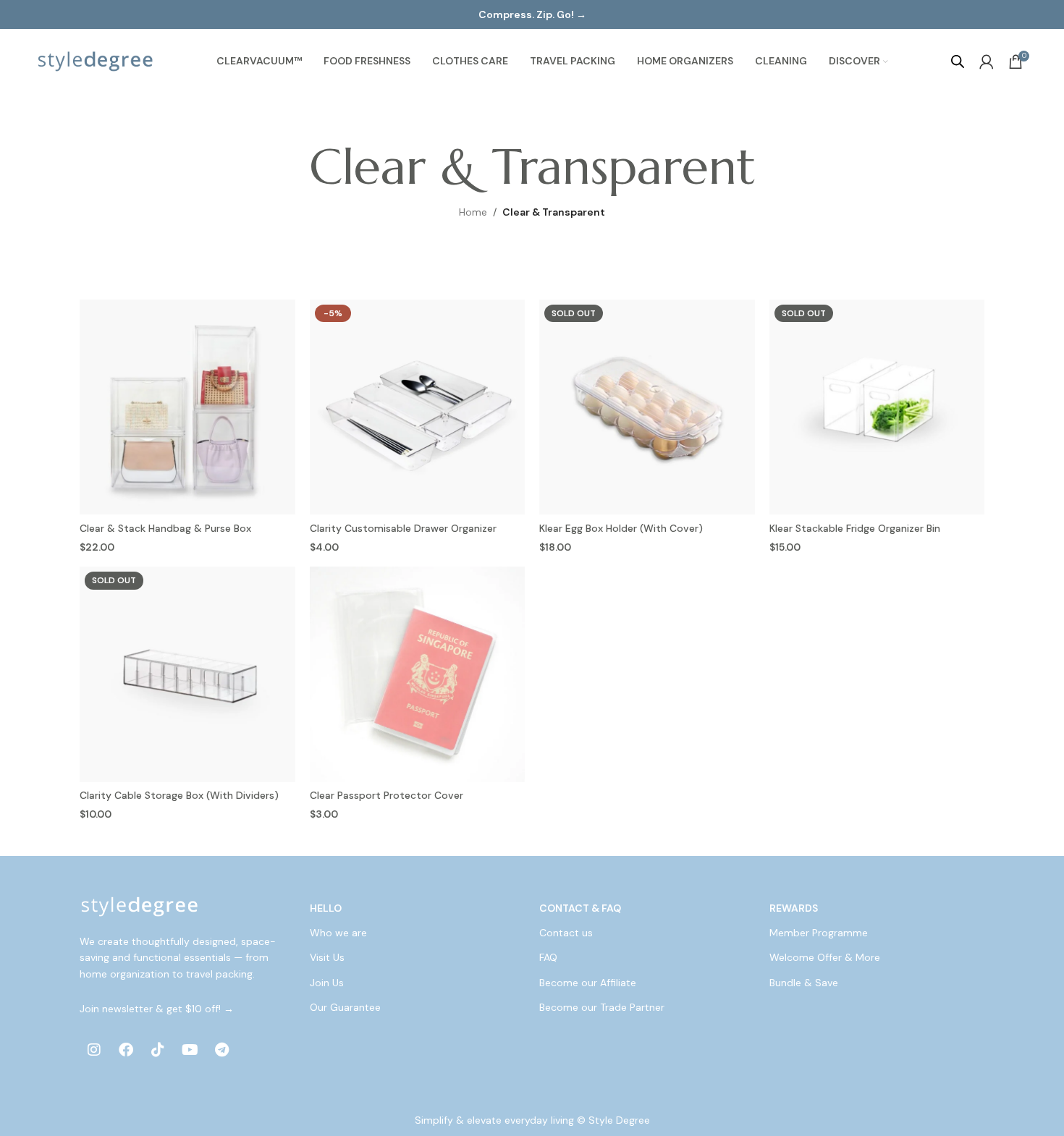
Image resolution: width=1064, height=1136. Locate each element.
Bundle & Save (803, 982)
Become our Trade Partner (601, 1007)
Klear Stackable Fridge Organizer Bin (854, 528)
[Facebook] (125, 1049)
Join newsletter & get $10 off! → (157, 1008)
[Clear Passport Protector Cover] (417, 674)
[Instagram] (94, 1049)
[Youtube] (189, 1049)
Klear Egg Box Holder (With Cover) (621, 528)
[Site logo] (95, 60)
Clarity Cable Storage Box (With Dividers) (179, 795)
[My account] (986, 61)
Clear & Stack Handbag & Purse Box (165, 528)
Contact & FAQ (580, 908)
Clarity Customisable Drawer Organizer (403, 528)
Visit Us (327, 957)
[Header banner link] (532, 14)
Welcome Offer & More (824, 957)
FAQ (548, 957)
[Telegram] (221, 1049)
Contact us (566, 932)
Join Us (327, 982)
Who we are (338, 932)
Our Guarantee (345, 1007)
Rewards (793, 908)
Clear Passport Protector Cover (386, 795)
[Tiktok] (157, 1049)
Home (473, 212)
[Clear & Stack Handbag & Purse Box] (187, 407)
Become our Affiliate (587, 982)
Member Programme (818, 932)
